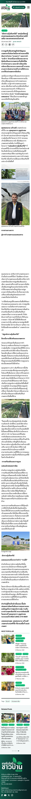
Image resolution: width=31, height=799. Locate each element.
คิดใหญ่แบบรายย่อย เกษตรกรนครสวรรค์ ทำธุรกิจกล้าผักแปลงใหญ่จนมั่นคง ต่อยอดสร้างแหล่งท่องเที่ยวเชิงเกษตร (8, 733)
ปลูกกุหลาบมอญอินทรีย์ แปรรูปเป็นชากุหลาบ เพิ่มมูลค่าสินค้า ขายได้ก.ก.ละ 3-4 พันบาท (22, 675)
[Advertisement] (15, 253)
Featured (18, 636)
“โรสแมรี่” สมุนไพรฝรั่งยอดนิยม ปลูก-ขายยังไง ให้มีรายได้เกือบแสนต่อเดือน (22, 660)
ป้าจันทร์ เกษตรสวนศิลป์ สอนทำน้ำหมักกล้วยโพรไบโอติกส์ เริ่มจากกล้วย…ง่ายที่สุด (22, 691)
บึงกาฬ (7, 701)
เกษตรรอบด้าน (20, 667)
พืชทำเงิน (4, 31)
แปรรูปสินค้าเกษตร (21, 670)
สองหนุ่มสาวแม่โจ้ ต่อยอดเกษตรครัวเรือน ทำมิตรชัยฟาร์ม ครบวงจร (22, 730)
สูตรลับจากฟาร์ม (20, 638)
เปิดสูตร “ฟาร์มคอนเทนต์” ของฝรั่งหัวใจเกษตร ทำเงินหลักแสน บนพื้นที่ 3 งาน (21, 646)
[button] (12, 750)
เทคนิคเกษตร (19, 641)
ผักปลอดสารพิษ (16, 701)
